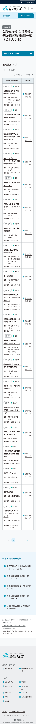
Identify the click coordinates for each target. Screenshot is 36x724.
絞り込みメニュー (11, 53)
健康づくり (8, 686)
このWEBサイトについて (17, 711)
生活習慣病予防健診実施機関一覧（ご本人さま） (19, 567)
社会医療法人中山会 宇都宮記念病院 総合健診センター (12, 137)
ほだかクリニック (10, 473)
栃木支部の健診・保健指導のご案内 (14, 625)
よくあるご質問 (26, 697)
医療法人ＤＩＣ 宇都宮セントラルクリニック (12, 207)
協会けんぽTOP (10, 620)
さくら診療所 (8, 276)
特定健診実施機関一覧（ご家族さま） (19, 587)
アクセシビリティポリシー (11, 715)
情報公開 (8, 693)
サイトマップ (26, 715)
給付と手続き (9, 682)
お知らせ (24, 693)
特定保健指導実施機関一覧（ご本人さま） (18, 577)
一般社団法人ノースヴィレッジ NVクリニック (11, 513)
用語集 (7, 701)
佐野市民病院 (8, 492)
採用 (6, 697)
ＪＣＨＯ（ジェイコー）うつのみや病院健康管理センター (12, 161)
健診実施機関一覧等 (11, 558)
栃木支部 (6, 15)
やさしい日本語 (28, 2)
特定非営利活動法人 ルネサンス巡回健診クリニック (12, 297)
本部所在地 (8, 669)
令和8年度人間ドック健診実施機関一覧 (18, 607)
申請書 (23, 682)
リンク (4, 711)
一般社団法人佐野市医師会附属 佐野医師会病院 (12, 454)
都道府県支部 (23, 620)
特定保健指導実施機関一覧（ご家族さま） (18, 597)
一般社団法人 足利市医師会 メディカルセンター (12, 410)
